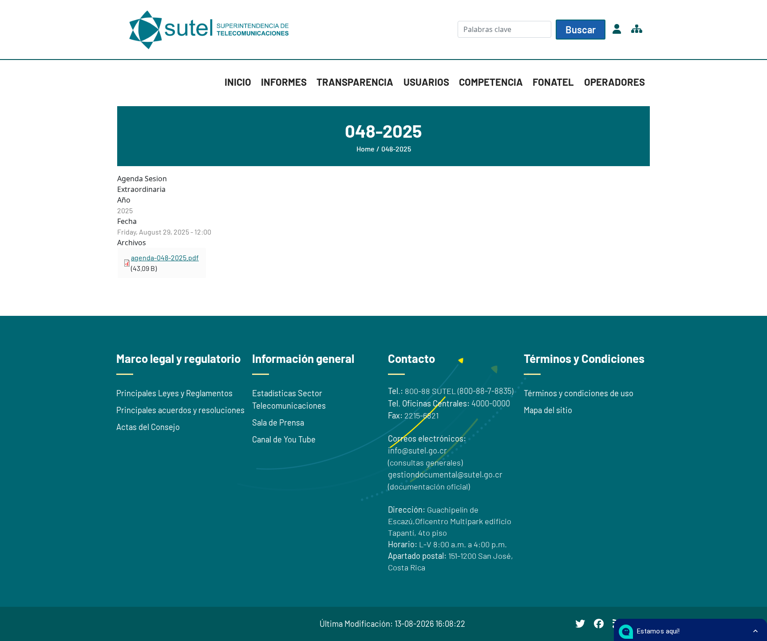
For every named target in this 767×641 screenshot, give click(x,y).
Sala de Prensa (278, 422)
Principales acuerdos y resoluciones (180, 410)
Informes (284, 82)
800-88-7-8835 (485, 391)
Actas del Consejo (148, 427)
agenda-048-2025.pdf (165, 257)
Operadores (614, 82)
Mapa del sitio (548, 410)
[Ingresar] (616, 29)
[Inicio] (210, 29)
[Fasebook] (599, 624)
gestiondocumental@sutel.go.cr (445, 474)
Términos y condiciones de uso (578, 393)
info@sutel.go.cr (417, 450)
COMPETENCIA (491, 82)
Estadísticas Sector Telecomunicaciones (289, 399)
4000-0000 (490, 403)
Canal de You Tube (284, 439)
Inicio (238, 82)
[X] (580, 624)
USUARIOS (426, 82)
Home (365, 148)
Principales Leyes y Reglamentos (174, 393)
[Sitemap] (636, 29)
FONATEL (553, 82)
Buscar (580, 29)
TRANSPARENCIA (354, 82)
